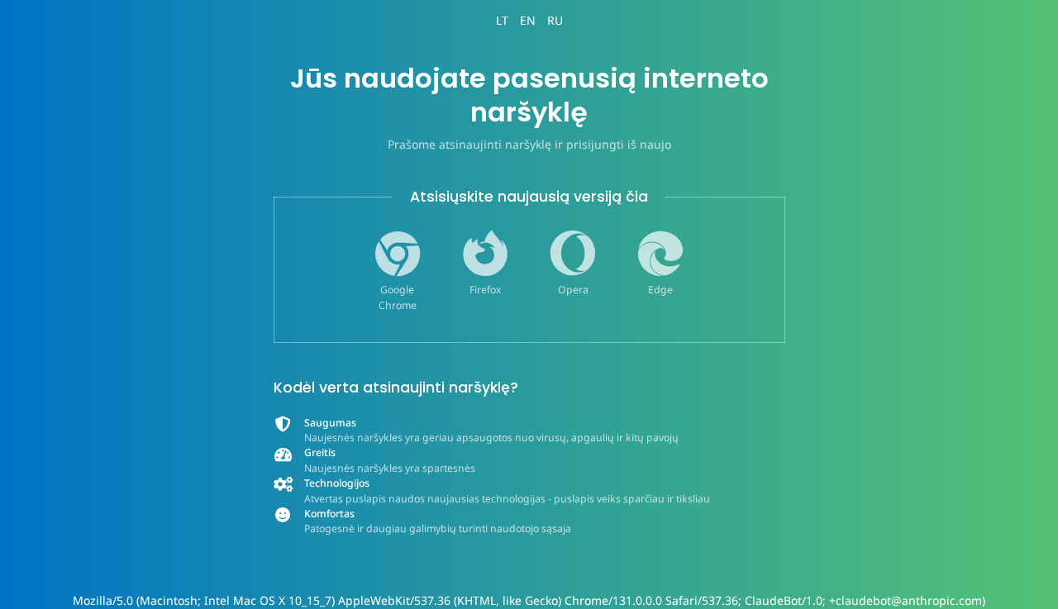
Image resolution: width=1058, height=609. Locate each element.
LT (502, 20)
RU (555, 20)
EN (528, 20)
